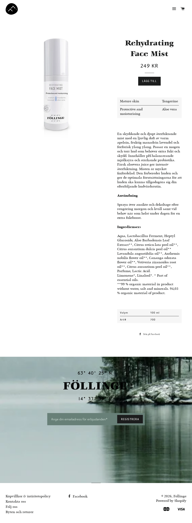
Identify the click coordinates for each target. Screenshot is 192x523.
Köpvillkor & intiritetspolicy (28, 496)
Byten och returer (20, 512)
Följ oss (11, 507)
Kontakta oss (16, 502)
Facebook (80, 497)
